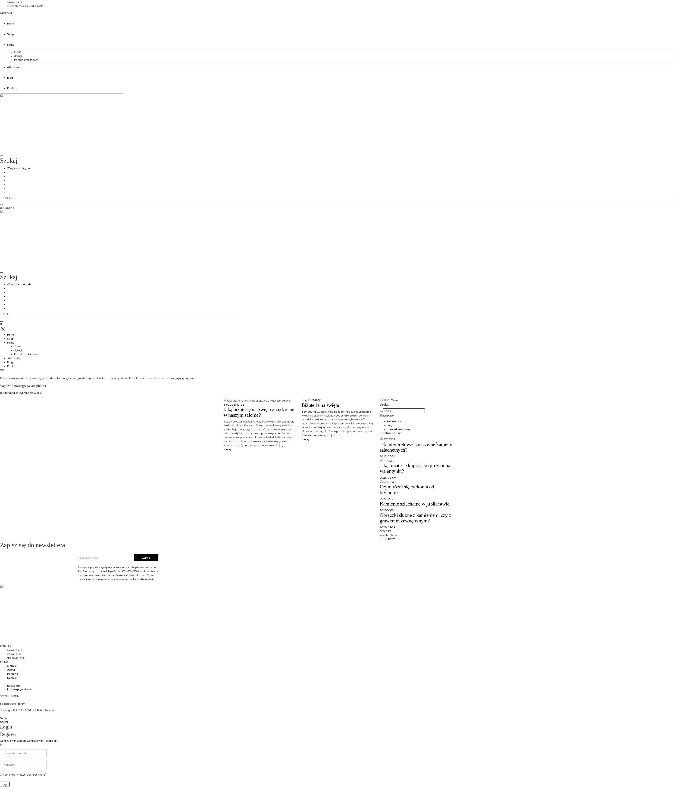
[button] (387, 539)
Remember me (11, 774)
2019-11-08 (314, 400)
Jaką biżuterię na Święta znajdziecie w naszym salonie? (259, 412)
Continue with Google (13, 740)
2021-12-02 (237, 404)
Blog (226, 404)
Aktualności (394, 421)
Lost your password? (34, 774)
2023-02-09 (388, 477)
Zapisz (146, 557)
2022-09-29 (387, 527)
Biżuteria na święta (320, 405)
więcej (227, 449)
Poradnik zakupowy (398, 429)
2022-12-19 (386, 499)
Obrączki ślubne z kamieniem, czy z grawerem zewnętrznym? (415, 517)
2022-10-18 (387, 510)
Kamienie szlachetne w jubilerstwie (414, 504)
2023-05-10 (387, 456)
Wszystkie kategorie (19, 168)
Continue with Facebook (42, 740)
